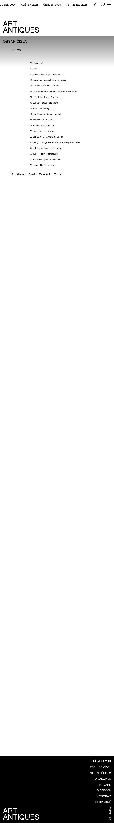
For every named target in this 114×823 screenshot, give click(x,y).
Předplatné (102, 802)
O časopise (103, 779)
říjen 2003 (17, 50)
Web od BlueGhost (110, 813)
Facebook (103, 790)
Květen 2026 (29, 4)
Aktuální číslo (100, 773)
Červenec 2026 (76, 4)
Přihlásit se (102, 761)
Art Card (104, 784)
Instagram (103, 796)
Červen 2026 (52, 4)
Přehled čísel (100, 767)
